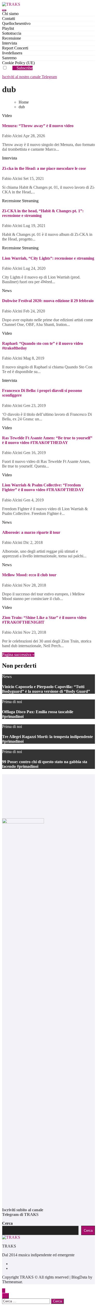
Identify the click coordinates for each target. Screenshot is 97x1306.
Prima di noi (12, 701)
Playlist (8, 28)
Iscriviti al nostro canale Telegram (29, 77)
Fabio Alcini (12, 136)
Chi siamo (10, 13)
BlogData (79, 1277)
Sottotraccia (11, 33)
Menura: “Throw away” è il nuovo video (37, 125)
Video (7, 115)
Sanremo (9, 58)
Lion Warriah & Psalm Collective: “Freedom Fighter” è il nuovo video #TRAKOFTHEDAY (43, 487)
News (7, 290)
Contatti (8, 18)
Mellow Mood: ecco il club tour (29, 575)
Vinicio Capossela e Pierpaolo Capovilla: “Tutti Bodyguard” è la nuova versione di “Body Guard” (46, 689)
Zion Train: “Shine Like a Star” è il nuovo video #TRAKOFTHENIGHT (44, 619)
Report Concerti (15, 48)
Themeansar (12, 1282)
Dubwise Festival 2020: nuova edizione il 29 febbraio (48, 300)
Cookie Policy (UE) (18, 63)
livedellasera (12, 53)
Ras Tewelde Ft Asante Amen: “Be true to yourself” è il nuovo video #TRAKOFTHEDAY (47, 440)
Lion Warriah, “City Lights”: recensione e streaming (48, 258)
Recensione (11, 38)
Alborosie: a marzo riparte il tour (31, 532)
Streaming (30, 201)
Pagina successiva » (18, 654)
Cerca (7, 1223)
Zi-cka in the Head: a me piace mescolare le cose (44, 168)
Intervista (9, 43)
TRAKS (9, 1246)
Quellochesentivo (16, 23)
